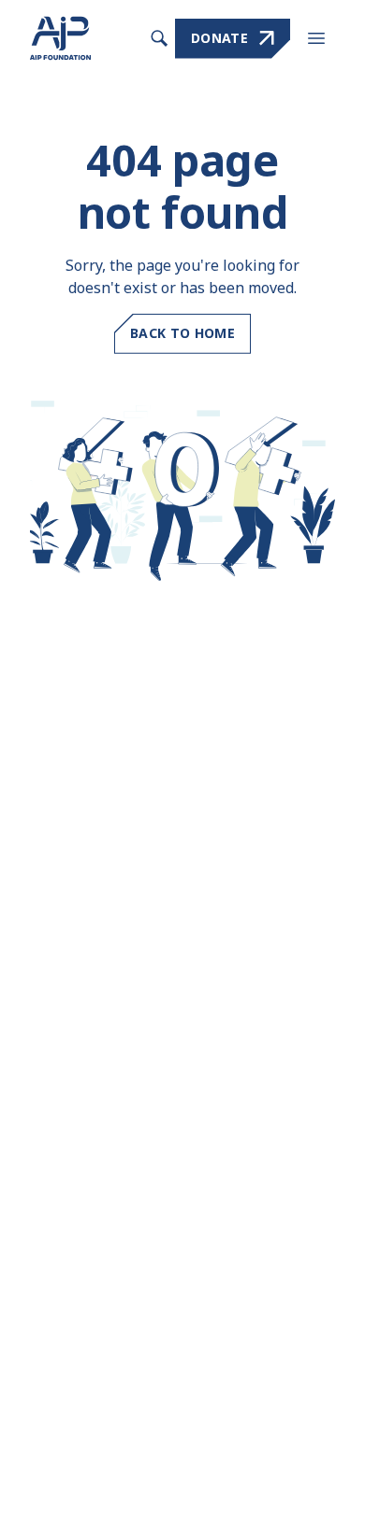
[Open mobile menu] (316, 38)
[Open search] (159, 38)
